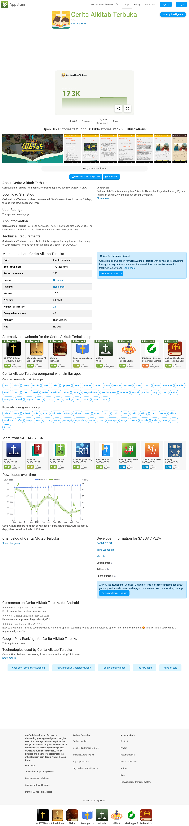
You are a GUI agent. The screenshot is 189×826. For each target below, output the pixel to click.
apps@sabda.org (105, 549)
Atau (38, 420)
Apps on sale (170, 667)
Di (48, 399)
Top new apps (144, 667)
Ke (16, 392)
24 (54, 306)
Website (101, 556)
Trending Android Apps (83, 755)
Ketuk (6, 392)
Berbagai (67, 420)
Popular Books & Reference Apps (74, 667)
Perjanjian (8, 399)
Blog (122, 775)
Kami (174, 420)
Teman (157, 385)
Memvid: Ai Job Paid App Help (38, 792)
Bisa (87, 413)
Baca (125, 413)
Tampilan (180, 385)
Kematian (124, 392)
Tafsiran (31, 459)
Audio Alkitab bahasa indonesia (174, 358)
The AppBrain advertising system (135, 782)
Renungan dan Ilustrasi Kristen (82, 358)
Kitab (45, 413)
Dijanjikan (66, 385)
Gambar (117, 385)
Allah (16, 385)
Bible (77, 399)
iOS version (112, 176)
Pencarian (167, 385)
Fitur (96, 399)
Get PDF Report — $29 (111, 273)
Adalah (155, 420)
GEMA (122, 358)
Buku (36, 413)
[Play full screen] (127, 109)
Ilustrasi (128, 385)
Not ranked (59, 286)
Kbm (47, 420)
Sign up (165, 4)
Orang (26, 385)
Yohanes (87, 385)
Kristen (67, 413)
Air (26, 392)
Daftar (138, 385)
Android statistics (81, 741)
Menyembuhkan (90, 392)
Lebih (134, 413)
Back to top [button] (182, 799)
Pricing (137, 4)
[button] (142, 563)
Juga (164, 420)
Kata (105, 399)
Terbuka (35, 385)
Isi (147, 385)
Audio (92, 420)
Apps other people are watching (28, 667)
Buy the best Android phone (85, 768)
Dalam (7, 413)
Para (77, 385)
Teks (55, 385)
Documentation (127, 755)
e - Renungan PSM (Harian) (82, 459)
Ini (154, 413)
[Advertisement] (91, 50)
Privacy (123, 748)
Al (116, 413)
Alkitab (53, 358)
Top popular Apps (81, 761)
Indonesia (56, 413)
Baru (58, 399)
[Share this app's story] (118, 109)
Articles (123, 768)
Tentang (76, 392)
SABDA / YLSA (31, 438)
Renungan (112, 420)
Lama (107, 385)
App (106, 413)
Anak (45, 385)
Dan (164, 392)
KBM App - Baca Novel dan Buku (151, 358)
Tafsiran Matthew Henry (151, 459)
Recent (7, 427)
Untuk (67, 399)
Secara (134, 420)
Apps (127, 4)
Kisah (66, 392)
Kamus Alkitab (57, 459)
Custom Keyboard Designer (37, 785)
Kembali (135, 392)
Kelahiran (55, 392)
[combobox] (102, 4)
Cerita (174, 392)
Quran (57, 420)
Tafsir (19, 420)
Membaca (8, 420)
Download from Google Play (87, 176)
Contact (124, 741)
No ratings (58, 280)
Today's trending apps (113, 667)
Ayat (86, 399)
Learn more (129, 268)
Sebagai (124, 420)
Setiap (29, 420)
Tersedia (144, 420)
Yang (155, 392)
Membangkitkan (108, 392)
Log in (181, 4)
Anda (16, 413)
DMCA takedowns (128, 761)
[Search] (117, 4)
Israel (35, 392)
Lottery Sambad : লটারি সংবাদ (37, 778)
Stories (97, 385)
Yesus (7, 385)
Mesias (44, 392)
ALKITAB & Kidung (12, 358)
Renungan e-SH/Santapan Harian (128, 459)
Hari (101, 420)
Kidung (144, 413)
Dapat (163, 413)
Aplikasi (26, 413)
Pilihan (173, 413)
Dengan (29, 399)
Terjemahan (80, 420)
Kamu (97, 413)
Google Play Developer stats (85, 748)
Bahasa (77, 413)
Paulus (145, 392)
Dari (39, 399)
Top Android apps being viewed (39, 771)
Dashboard (150, 4)
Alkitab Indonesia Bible (36, 358)
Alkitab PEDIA (102, 459)
